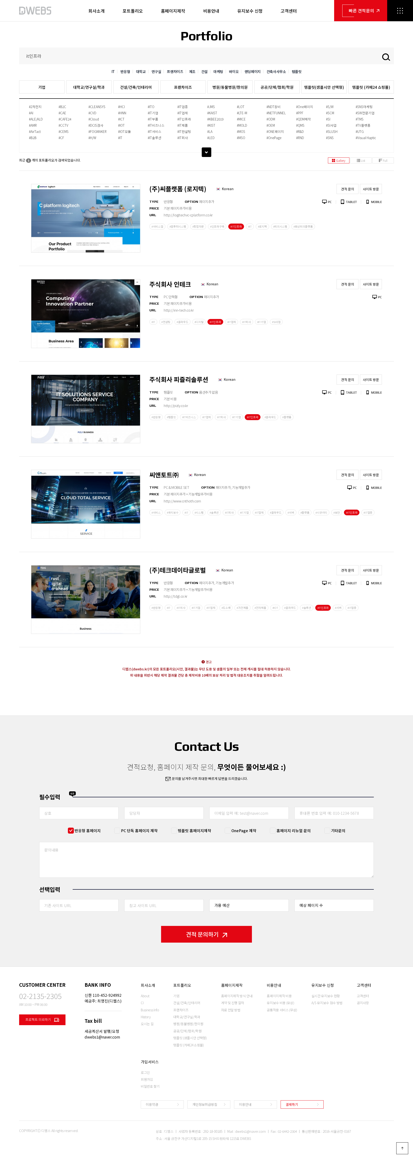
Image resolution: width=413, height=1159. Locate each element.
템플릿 (297, 71)
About (145, 995)
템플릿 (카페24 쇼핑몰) (371, 87)
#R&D (300, 131)
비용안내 (211, 11)
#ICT (121, 119)
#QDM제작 (303, 119)
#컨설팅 (165, 322)
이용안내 (245, 1104)
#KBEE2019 (215, 119)
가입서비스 (150, 1062)
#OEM (270, 125)
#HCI (121, 106)
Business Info (150, 1010)
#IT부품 (153, 119)
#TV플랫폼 (363, 125)
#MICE (241, 119)
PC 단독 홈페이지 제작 (139, 830)
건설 (204, 71)
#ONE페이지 (275, 131)
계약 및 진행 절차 (232, 1002)
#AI (31, 112)
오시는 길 (147, 1023)
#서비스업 (157, 226)
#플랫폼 (286, 417)
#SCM (330, 112)
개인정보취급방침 (204, 1104)
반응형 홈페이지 (88, 830)
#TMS (360, 119)
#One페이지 (304, 106)
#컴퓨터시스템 (177, 226)
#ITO (151, 106)
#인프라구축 (217, 226)
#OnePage (273, 137)
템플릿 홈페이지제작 (194, 830)
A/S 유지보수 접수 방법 (326, 1002)
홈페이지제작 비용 (279, 995)
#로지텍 (262, 226)
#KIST (211, 125)
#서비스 (156, 512)
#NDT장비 (273, 106)
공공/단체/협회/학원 (277, 87)
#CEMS (64, 131)
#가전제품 (242, 608)
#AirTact (35, 131)
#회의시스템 (280, 226)
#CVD (92, 112)
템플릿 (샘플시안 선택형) (189, 1037)
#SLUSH (331, 131)
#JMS (211, 106)
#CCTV (63, 125)
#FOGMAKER (97, 131)
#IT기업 (153, 112)
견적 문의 (347, 189)
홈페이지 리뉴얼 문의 (294, 830)
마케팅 (218, 71)
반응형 (125, 71)
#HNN (122, 112)
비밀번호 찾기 (150, 1086)
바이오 (234, 71)
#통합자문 (198, 226)
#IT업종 (182, 106)
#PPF (299, 112)
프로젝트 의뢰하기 (38, 1019)
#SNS (330, 137)
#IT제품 (182, 125)
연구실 (156, 71)
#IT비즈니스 (156, 125)
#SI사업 (331, 125)
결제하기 (292, 1104)
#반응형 (156, 417)
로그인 (145, 1072)
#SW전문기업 (365, 112)
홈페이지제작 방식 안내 (237, 995)
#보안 (336, 512)
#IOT (121, 125)
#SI (328, 119)
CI (142, 1002)
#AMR (33, 125)
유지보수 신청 (250, 11)
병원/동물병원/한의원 (230, 87)
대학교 (141, 71)
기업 (41, 87)
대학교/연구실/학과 (89, 87)
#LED (211, 137)
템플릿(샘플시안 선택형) (324, 87)
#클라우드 (182, 322)
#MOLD (242, 125)
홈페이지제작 (173, 11)
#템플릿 (171, 417)
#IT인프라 (184, 119)
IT (113, 71)
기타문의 (338, 830)
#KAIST (212, 112)
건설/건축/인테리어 (136, 87)
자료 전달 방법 (230, 1010)
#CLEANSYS (96, 106)
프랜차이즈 (175, 71)
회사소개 (96, 11)
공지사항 (363, 1002)
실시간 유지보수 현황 (325, 995)
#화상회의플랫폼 (303, 226)
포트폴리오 (133, 11)
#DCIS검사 (95, 125)
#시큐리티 (321, 512)
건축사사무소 (276, 71)
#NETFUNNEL (276, 112)
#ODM (270, 119)
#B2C (62, 106)
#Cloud (93, 119)
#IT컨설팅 (184, 131)
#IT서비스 (154, 131)
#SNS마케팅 (364, 106)
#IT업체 (182, 112)
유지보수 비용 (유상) (280, 1002)
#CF (61, 137)
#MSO (241, 137)
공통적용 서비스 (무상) (282, 1010)
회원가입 (147, 1079)
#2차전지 (35, 106)
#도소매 (226, 608)
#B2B (33, 137)
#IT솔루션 (154, 137)
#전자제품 (260, 608)
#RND (300, 137)
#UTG (360, 131)
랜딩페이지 (253, 71)
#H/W (92, 137)
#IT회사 (182, 137)
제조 (192, 71)
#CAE (62, 112)
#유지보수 (173, 512)
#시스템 (199, 512)
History (146, 1016)
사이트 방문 (371, 189)
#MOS (241, 131)
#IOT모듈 (124, 131)
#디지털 (199, 322)
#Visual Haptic (366, 137)
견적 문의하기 (202, 934)
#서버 (291, 512)
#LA (209, 131)
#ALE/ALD (36, 119)
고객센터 (289, 11)
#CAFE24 (65, 119)
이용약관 (152, 1104)
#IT (120, 137)
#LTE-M (242, 112)
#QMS (300, 125)
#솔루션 (214, 512)
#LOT (241, 106)
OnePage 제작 (243, 830)
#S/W (330, 106)
